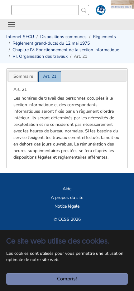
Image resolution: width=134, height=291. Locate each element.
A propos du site (67, 197)
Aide (67, 189)
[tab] (23, 76)
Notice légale (67, 206)
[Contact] (100, 11)
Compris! (67, 278)
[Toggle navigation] (11, 24)
